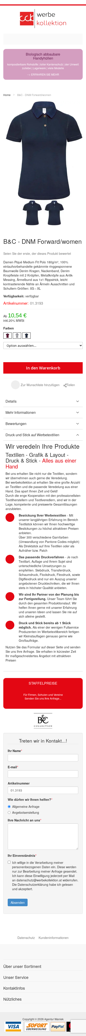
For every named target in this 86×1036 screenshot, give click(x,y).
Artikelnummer (19, 783)
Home (7, 95)
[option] (7, 336)
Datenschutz (26, 937)
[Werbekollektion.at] (43, 18)
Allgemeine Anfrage (25, 806)
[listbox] (43, 336)
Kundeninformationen (54, 937)
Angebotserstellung (25, 812)
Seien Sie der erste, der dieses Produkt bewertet (37, 253)
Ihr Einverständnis (21, 855)
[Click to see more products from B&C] (43, 721)
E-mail (12, 767)
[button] (35, 384)
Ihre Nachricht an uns (24, 820)
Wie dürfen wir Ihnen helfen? (29, 799)
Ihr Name (14, 751)
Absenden (18, 902)
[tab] (43, 401)
